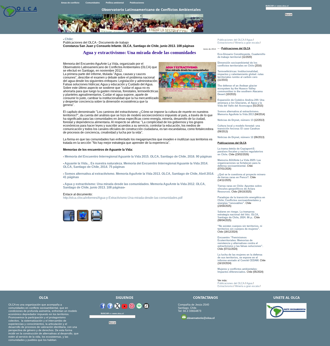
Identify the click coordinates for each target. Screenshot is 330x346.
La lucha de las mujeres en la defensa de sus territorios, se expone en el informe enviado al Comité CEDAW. (240, 257)
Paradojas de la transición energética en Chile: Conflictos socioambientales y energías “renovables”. (241, 200)
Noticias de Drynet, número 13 (235, 120)
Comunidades (93, 3)
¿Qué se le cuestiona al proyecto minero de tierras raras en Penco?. (241, 176)
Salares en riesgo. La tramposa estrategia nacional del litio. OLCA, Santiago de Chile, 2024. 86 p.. (238, 214)
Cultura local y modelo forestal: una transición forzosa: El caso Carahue (239, 127)
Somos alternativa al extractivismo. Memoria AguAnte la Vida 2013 (238, 113)
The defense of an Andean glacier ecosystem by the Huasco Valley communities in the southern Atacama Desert (240, 90)
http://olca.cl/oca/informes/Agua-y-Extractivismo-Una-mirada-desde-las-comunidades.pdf (122, 197)
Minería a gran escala (247, 42)
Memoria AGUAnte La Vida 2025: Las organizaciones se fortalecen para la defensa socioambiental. (239, 163)
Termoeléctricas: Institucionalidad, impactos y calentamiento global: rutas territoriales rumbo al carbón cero (241, 74)
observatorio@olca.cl (201, 317)
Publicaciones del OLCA (231, 39)
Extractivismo (225, 42)
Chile (68, 39)
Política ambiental (115, 3)
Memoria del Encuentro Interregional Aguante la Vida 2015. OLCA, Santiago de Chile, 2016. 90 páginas (138, 156)
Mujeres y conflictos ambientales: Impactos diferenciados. (237, 270)
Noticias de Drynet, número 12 (235, 137)
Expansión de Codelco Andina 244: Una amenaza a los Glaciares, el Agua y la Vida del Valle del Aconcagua (241, 103)
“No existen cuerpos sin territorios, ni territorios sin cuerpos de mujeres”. (240, 227)
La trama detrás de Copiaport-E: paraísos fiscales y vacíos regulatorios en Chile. (240, 151)
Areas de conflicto (70, 3)
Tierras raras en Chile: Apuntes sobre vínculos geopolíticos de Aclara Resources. (240, 188)
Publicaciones (137, 3)
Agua (249, 39)
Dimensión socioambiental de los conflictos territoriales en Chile (237, 64)
